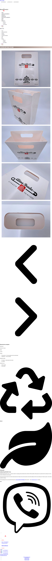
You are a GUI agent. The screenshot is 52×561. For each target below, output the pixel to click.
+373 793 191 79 (5, 551)
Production (3, 34)
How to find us (5, 545)
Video (2, 36)
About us (4, 40)
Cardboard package (26, 558)
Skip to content (2, 0)
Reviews (4, 41)
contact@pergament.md (3, 555)
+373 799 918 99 (5, 553)
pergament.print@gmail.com (4, 554)
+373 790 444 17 (5, 550)
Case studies (4, 42)
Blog (2, 37)
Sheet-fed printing (27, 559)
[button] (26, 264)
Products (3, 33)
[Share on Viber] (27, 532)
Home (2, 30)
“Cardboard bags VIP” (35, 479)
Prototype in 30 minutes (5, 35)
